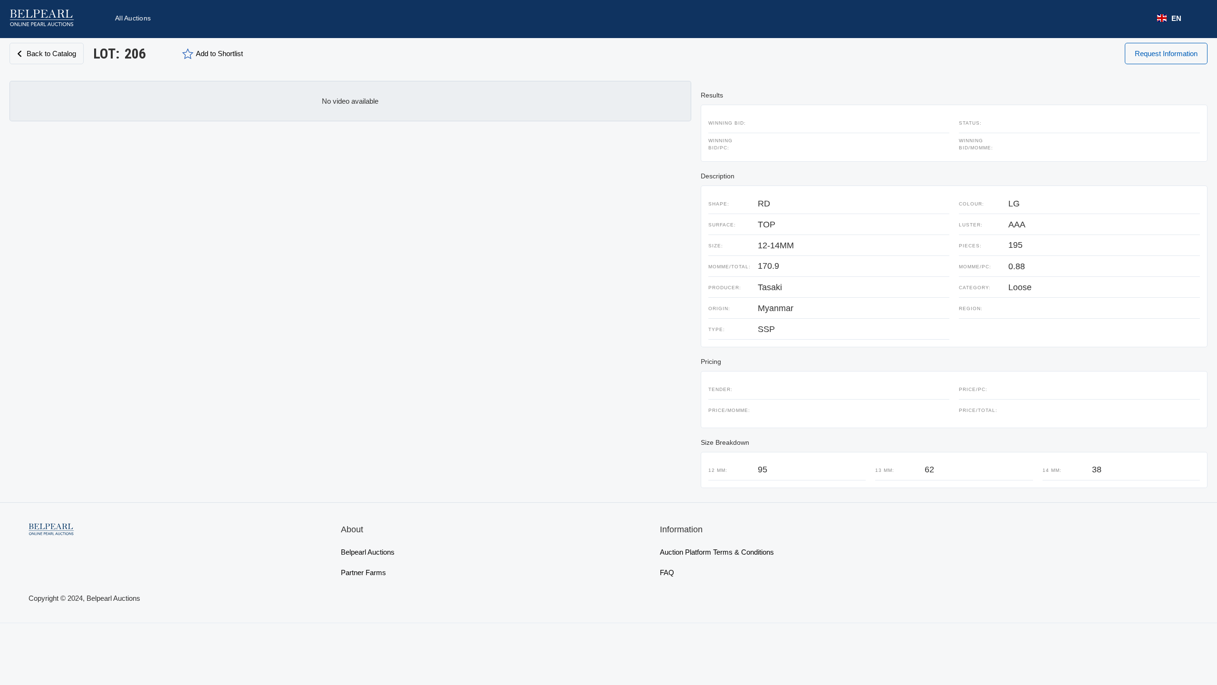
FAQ (667, 572)
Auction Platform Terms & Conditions (717, 552)
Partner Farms (363, 572)
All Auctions (133, 18)
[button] (1169, 18)
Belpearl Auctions (368, 552)
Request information (1166, 53)
